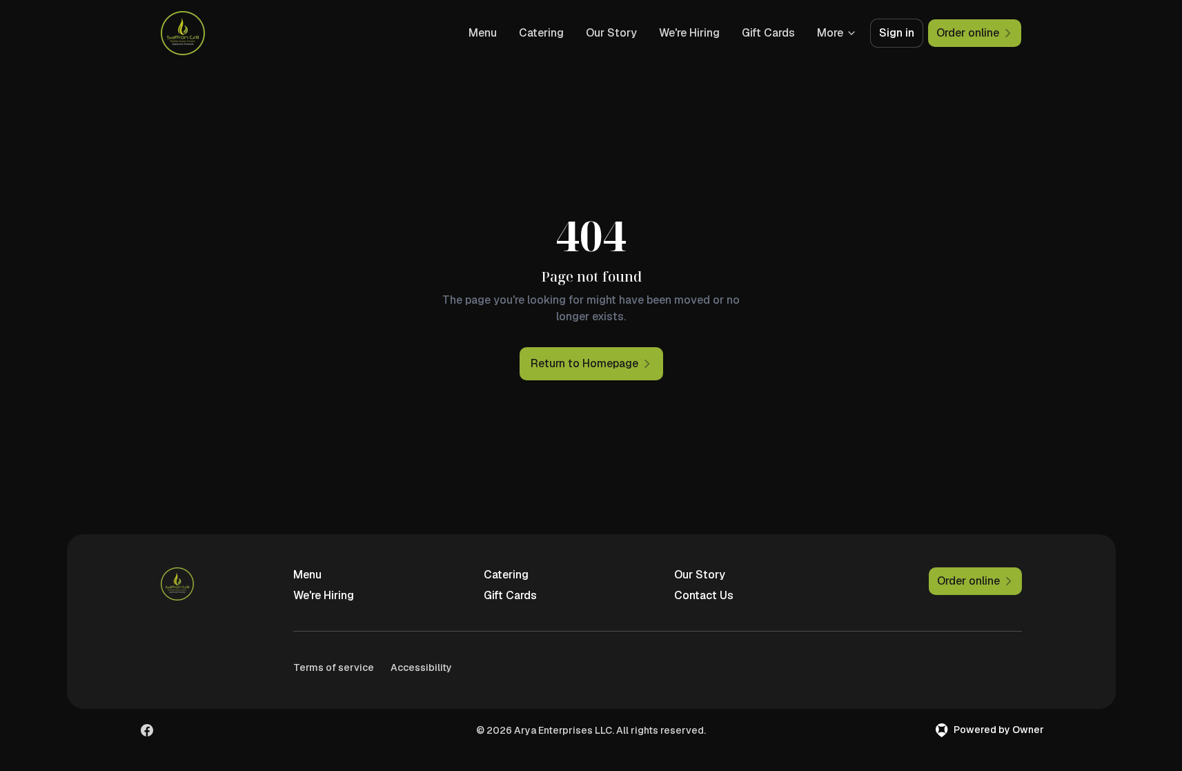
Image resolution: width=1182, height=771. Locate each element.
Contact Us (703, 595)
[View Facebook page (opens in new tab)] (147, 730)
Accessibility (421, 667)
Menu (483, 33)
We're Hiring (689, 33)
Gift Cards (768, 33)
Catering (541, 33)
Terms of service (333, 667)
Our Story (611, 33)
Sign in (896, 33)
